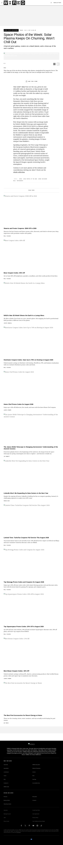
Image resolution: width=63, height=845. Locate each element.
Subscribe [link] (6, 764)
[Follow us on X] (25, 825)
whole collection (19, 172)
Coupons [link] (34, 800)
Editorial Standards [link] (36, 768)
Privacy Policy (35, 817)
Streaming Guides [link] (7, 804)
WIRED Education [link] (36, 764)
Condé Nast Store (36, 810)
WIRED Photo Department (11, 30)
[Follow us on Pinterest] (29, 825)
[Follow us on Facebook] (21, 825)
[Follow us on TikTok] (41, 825)
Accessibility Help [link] (36, 783)
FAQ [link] (4, 779)
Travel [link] (5, 775)
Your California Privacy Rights (38, 821)
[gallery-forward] (58, 64)
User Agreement (35, 813)
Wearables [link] (34, 796)
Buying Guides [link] (7, 800)
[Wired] (14, 3)
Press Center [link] (6, 821)
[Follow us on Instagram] (37, 825)
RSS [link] (33, 775)
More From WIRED (8, 760)
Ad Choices (18, 832)
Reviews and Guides (8, 792)
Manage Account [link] (7, 813)
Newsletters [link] (6, 768)
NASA (5, 67)
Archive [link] (34, 772)
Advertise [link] (6, 810)
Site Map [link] (34, 779)
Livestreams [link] (6, 772)
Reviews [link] (5, 796)
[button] (2, 3)
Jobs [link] (5, 817)
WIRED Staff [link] (6, 786)
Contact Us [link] (6, 783)
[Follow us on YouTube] (33, 825)
